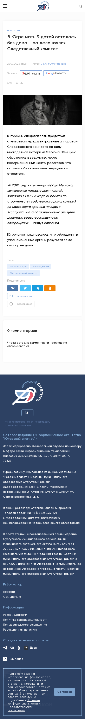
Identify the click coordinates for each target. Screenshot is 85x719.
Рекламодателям (15, 614)
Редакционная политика (20, 629)
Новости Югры (18, 266)
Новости (9, 591)
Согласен (64, 692)
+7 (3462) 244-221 (44, 512)
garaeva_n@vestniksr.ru (44, 517)
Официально (12, 596)
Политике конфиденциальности (24, 702)
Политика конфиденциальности (25, 619)
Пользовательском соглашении (20, 708)
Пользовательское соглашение (25, 624)
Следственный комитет (23, 273)
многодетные (41, 266)
